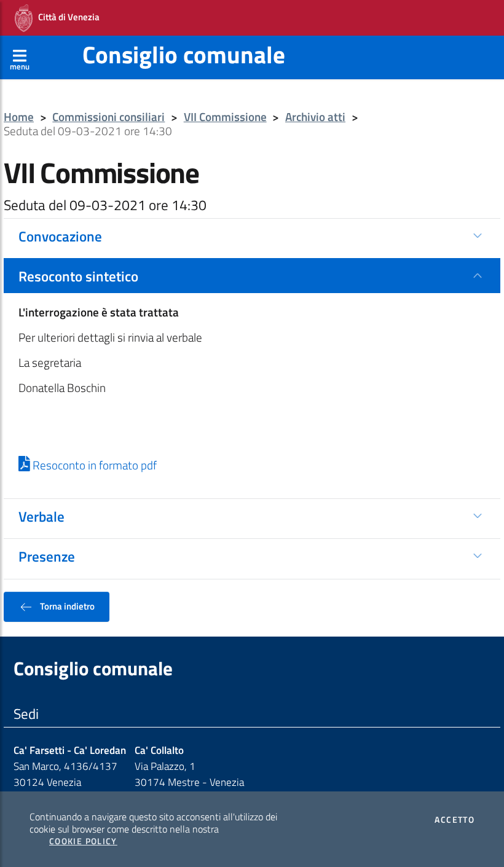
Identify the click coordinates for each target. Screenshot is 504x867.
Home (19, 117)
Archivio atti (315, 117)
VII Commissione (225, 117)
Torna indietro (66, 605)
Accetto (454, 819)
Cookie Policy (83, 841)
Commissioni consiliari (108, 117)
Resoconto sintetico (78, 276)
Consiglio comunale (183, 54)
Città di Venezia (66, 17)
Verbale (41, 516)
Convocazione (60, 236)
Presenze (46, 556)
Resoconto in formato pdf (93, 465)
